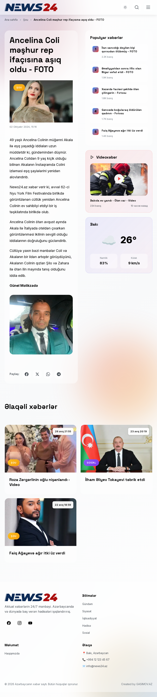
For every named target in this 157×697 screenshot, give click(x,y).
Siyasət (86, 611)
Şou (25, 19)
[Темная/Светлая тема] (125, 7)
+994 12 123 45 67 (98, 659)
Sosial (86, 632)
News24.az (19, 187)
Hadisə (86, 625)
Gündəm (87, 604)
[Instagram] (19, 623)
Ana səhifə (11, 19)
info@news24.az (96, 666)
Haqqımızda (12, 653)
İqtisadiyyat (89, 618)
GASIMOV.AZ (144, 684)
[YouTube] (30, 623)
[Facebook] (9, 623)
